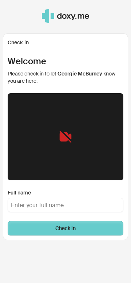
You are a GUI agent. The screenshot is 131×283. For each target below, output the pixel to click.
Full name (19, 192)
